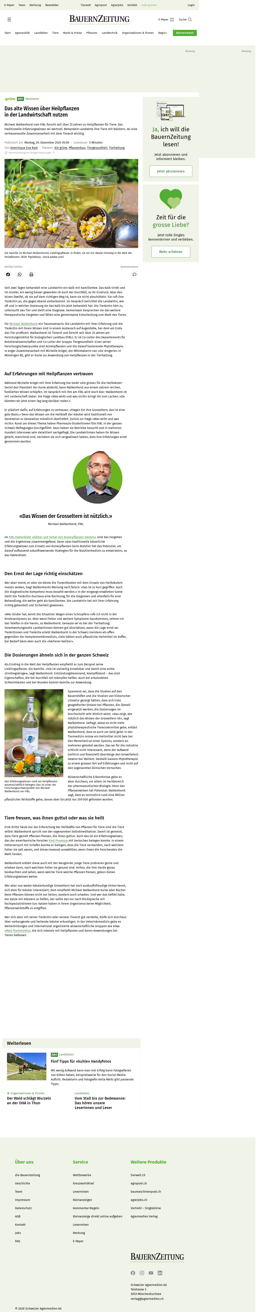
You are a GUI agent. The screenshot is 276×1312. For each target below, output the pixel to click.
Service (80, 1162)
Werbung (35, 5)
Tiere (55, 33)
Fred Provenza (58, 840)
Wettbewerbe (82, 1175)
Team (22, 5)
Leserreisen (81, 1191)
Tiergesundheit (97, 148)
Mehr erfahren (170, 252)
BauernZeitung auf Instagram (142, 1273)
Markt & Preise (72, 33)
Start (8, 33)
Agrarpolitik (22, 33)
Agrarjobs (117, 5)
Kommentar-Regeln (86, 1208)
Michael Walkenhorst (23, 324)
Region (162, 33)
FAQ (17, 1241)
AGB (17, 1216)
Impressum (22, 1200)
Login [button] (191, 5)
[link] (93, 1061)
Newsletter (52, 5)
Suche (183, 19)
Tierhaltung (116, 148)
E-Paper (9, 5)
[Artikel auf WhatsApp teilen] (19, 274)
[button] (9, 19)
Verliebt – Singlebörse (146, 1208)
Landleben (41, 33)
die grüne (60, 148)
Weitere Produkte (148, 1162)
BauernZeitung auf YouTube (151, 1273)
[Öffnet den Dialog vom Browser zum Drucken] (31, 274)
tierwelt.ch (138, 1175)
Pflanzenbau (77, 148)
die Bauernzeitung (27, 1175)
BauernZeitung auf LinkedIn (160, 1273)
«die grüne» (149, 5)
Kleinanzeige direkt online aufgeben (97, 1216)
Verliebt (132, 5)
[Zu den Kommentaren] (134, 274)
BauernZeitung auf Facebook (133, 1273)
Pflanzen (91, 33)
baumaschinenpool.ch (146, 1191)
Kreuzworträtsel (83, 1183)
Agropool (101, 5)
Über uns (24, 1162)
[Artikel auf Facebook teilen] (8, 274)
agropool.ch (139, 1183)
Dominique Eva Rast (24, 148)
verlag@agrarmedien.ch (147, 1299)
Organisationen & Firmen (138, 33)
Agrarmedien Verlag (144, 1216)
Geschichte (22, 1183)
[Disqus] (71, 987)
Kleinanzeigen (82, 1200)
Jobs (18, 1233)
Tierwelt (86, 5)
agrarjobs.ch (139, 1200)
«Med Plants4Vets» (17, 930)
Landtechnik (110, 33)
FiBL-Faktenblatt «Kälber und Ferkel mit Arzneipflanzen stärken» (52, 537)
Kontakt (20, 1224)
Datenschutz (23, 1208)
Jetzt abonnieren (171, 171)
